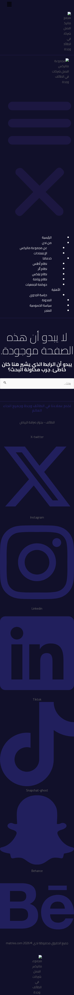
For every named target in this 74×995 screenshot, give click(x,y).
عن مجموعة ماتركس (33, 248)
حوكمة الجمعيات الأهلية (42, 287)
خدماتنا (47, 258)
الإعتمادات (40, 253)
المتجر (48, 311)
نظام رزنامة (40, 279)
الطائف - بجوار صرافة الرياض (37, 422)
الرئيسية (47, 237)
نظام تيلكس (39, 274)
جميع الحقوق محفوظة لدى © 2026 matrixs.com (37, 943)
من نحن (47, 243)
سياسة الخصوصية (41, 305)
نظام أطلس (40, 264)
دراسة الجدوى (38, 295)
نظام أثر (42, 269)
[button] (9, 4)
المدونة (47, 300)
